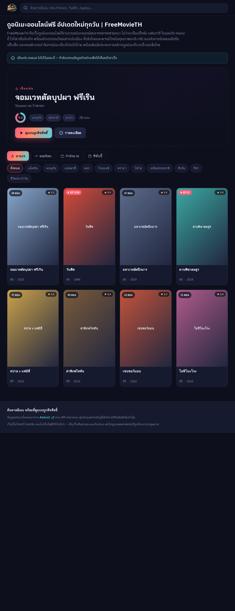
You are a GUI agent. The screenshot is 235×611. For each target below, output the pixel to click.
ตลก (87, 168)
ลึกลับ (181, 168)
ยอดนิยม (45, 156)
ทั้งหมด (15, 168)
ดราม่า (122, 168)
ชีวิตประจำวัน (19, 178)
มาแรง (20, 156)
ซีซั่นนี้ (97, 156)
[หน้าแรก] (12, 8)
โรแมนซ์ (103, 168)
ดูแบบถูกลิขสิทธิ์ (36, 133)
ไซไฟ (138, 168)
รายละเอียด (73, 133)
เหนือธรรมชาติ (160, 168)
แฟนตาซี (70, 168)
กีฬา (196, 168)
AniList (45, 417)
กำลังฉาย (72, 156)
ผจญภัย (51, 168)
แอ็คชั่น (33, 168)
